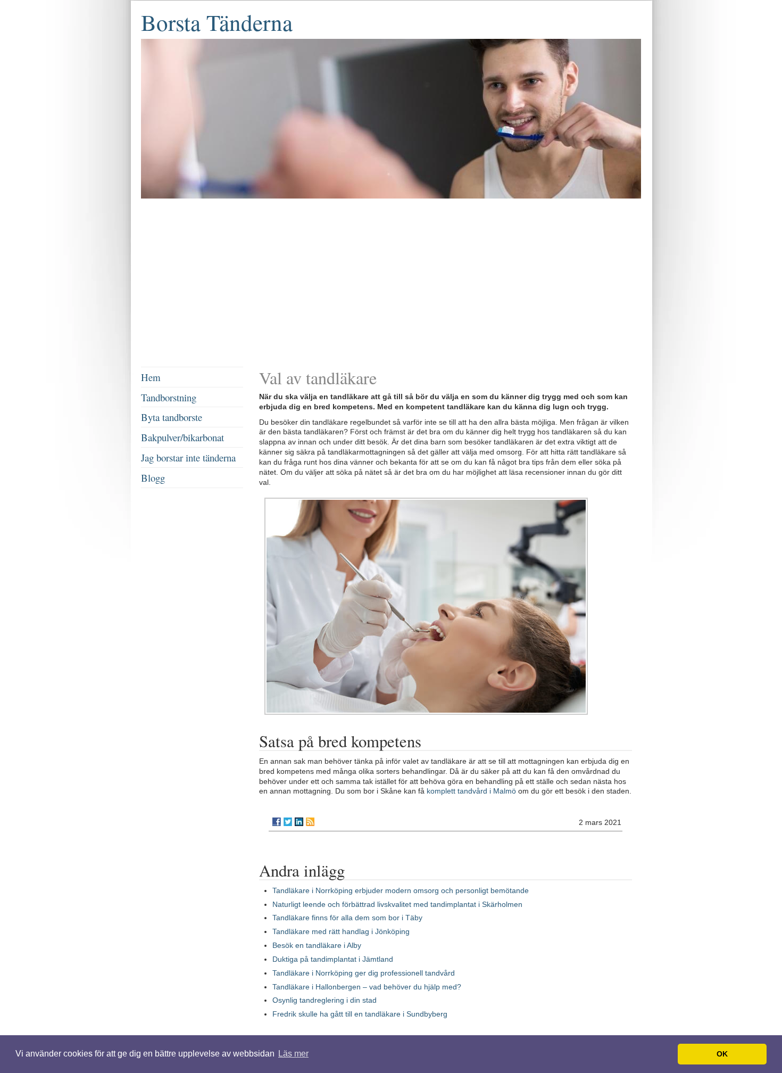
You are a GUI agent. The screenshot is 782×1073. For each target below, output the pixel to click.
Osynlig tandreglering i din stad (324, 1000)
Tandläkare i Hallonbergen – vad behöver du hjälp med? (366, 987)
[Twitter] (288, 822)
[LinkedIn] (299, 822)
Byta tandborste (171, 417)
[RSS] (310, 822)
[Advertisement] (391, 284)
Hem (151, 377)
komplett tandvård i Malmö (471, 791)
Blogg (153, 477)
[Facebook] (276, 822)
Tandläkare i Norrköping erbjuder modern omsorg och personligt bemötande (400, 890)
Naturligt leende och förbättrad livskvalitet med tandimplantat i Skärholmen (397, 904)
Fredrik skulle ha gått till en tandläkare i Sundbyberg (359, 1014)
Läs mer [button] (293, 1053)
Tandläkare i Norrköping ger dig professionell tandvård (363, 973)
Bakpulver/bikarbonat (182, 437)
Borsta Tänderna (217, 22)
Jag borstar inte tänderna (188, 457)
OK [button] (722, 1054)
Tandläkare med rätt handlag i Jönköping (341, 931)
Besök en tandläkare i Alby (316, 945)
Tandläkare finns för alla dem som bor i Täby (347, 917)
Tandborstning (168, 397)
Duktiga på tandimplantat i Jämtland (332, 959)
